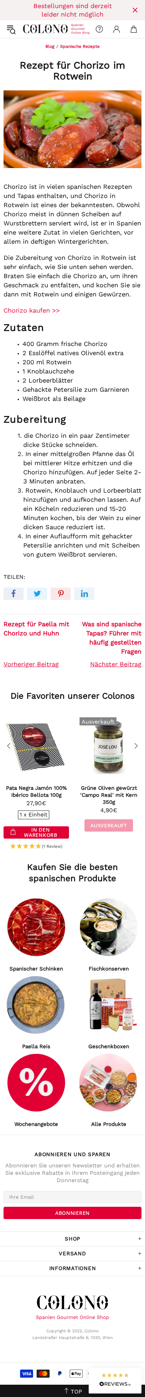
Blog (49, 46)
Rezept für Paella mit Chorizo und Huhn (36, 628)
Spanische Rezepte (80, 46)
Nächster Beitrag (115, 664)
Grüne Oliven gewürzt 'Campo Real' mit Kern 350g (108, 795)
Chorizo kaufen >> (32, 310)
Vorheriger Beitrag (31, 664)
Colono (28, 29)
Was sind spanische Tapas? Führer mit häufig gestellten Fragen (111, 637)
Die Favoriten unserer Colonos (73, 696)
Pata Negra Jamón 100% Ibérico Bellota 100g (36, 791)
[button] (36, 846)
